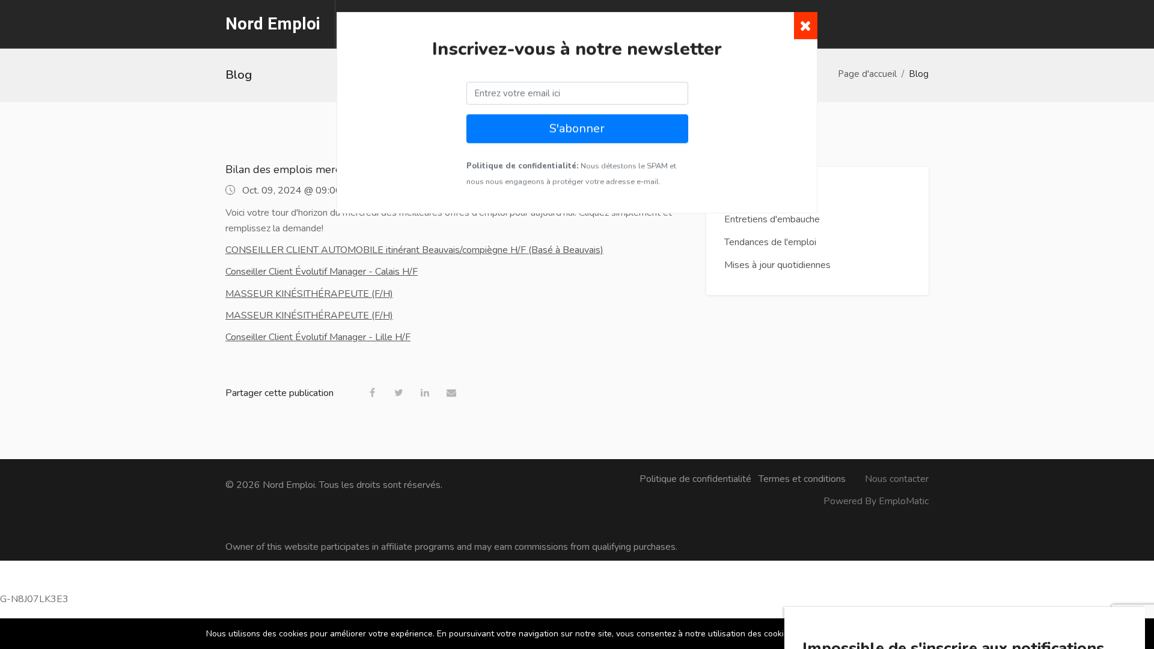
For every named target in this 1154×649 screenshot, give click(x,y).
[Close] (805, 30)
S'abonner (577, 133)
